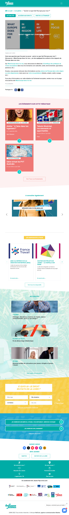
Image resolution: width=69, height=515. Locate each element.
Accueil (9, 11)
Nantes (24, 456)
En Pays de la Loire (40, 456)
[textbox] (41, 403)
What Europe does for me (15, 63)
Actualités (17, 11)
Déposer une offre (34, 433)
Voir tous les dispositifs (34, 285)
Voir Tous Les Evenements (34, 179)
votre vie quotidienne (35, 73)
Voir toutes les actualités (34, 373)
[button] (6, 214)
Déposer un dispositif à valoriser (28, 407)
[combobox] (40, 403)
